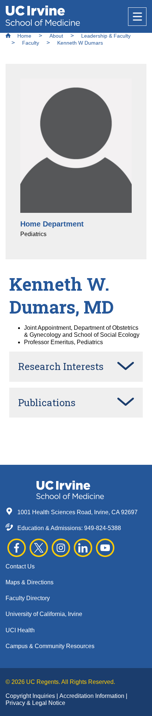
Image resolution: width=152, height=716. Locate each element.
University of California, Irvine (44, 614)
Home (23, 36)
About (56, 36)
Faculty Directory (28, 598)
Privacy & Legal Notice (35, 703)
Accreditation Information (92, 696)
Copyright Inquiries (31, 696)
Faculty (30, 43)
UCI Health (20, 630)
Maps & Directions (29, 582)
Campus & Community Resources (50, 646)
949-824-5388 (102, 528)
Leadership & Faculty (106, 36)
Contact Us (20, 566)
